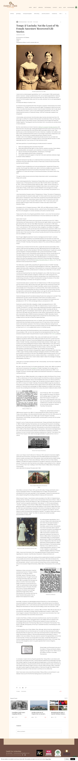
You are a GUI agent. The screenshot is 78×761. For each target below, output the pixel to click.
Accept (72, 759)
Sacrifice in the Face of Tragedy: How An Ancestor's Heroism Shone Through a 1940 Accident (38, 713)
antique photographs (27, 13)
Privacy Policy (48, 759)
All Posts (12, 13)
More (60, 13)
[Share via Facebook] (16, 687)
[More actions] (60, 22)
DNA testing (36, 13)
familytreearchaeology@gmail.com (21, 753)
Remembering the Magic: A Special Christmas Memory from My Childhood (58, 713)
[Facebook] (22, 755)
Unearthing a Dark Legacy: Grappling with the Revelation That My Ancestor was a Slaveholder (19, 713)
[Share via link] (25, 687)
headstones (54, 13)
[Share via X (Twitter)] (19, 687)
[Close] (76, 759)
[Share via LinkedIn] (22, 687)
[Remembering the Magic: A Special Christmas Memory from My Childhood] (58, 705)
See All (66, 698)
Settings (67, 759)
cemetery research (46, 13)
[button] (76, 7)
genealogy (18, 13)
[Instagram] (25, 755)
